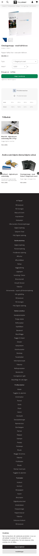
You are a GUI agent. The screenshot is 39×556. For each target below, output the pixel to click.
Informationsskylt (19, 361)
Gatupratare (20, 345)
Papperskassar (19, 513)
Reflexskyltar (19, 323)
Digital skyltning (19, 228)
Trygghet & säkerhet (19, 393)
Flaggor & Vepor (19, 338)
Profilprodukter (11, 6)
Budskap (19, 353)
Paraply (19, 442)
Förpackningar (19, 509)
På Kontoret (19, 205)
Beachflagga (19, 334)
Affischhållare (19, 260)
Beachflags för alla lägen (19, 380)
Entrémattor (20, 397)
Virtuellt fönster (19, 283)
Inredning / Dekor (19, 275)
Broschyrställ (19, 279)
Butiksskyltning (20, 240)
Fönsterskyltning (19, 249)
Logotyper (19, 271)
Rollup (20, 264)
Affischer (19, 256)
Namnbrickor (19, 423)
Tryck (3, 61)
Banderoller (19, 372)
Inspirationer (19, 216)
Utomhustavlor (19, 349)
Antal (3, 66)
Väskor (19, 412)
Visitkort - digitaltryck (9, 174)
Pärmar (19, 431)
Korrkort (19, 486)
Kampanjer (19, 220)
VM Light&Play (19, 294)
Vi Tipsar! (19, 200)
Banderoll (19, 330)
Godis (19, 404)
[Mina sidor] (32, 2)
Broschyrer (19, 497)
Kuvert (20, 494)
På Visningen (19, 209)
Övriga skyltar (19, 319)
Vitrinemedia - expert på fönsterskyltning (19, 290)
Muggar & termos (19, 454)
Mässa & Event (19, 213)
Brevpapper (19, 490)
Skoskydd (19, 416)
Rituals (19, 450)
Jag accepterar (19, 547)
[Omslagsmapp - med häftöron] (19, 23)
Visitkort (19, 482)
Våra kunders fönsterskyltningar (19, 224)
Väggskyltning (19, 268)
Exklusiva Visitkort (19, 520)
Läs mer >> (4, 55)
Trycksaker (19, 478)
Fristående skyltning (19, 252)
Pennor (19, 401)
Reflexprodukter (19, 368)
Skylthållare (19, 327)
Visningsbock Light (19, 376)
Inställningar (20, 551)
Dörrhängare (19, 427)
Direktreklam (19, 505)
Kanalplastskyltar (19, 315)
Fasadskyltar (19, 357)
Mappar (18, 6)
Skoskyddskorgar (19, 420)
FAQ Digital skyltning (19, 235)
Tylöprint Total (19, 232)
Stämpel (19, 439)
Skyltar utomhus (19, 311)
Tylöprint (4, 6)
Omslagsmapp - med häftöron (28, 6)
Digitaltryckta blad (19, 501)
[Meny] (2, 2)
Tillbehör (19, 287)
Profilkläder (19, 461)
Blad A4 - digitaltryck (9, 136)
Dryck (19, 408)
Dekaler (19, 342)
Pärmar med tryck (19, 469)
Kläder (19, 389)
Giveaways (19, 446)
